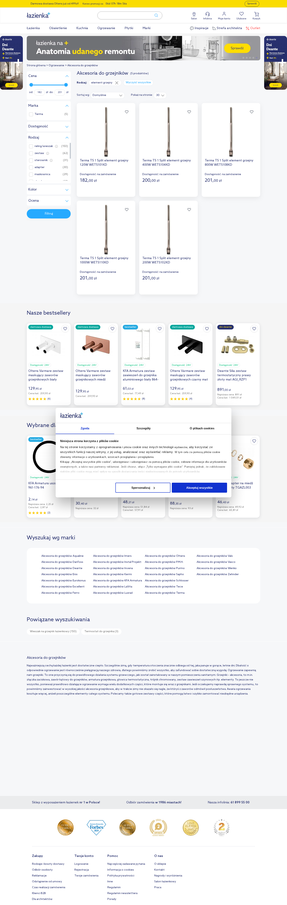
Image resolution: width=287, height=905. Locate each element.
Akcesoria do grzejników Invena (113, 568)
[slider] (31, 85)
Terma (39, 114)
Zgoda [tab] (85, 428)
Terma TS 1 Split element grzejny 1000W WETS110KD (104, 260)
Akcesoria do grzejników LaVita (112, 586)
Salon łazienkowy (165, 881)
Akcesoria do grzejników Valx (215, 556)
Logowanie (81, 864)
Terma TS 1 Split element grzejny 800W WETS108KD (229, 163)
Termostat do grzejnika (101, 631)
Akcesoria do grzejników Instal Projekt (117, 562)
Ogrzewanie (56, 65)
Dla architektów (42, 899)
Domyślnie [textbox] (99, 95)
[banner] (11, 63)
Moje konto (224, 18)
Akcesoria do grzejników (82, 65)
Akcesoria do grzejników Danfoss (62, 562)
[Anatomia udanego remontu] (143, 48)
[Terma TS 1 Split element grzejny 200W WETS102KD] (168, 230)
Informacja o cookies (120, 870)
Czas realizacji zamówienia (48, 887)
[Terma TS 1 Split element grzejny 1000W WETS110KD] (106, 230)
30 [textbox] (158, 95)
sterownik (41, 160)
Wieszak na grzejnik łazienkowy (53, 631)
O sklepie (160, 864)
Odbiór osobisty (42, 870)
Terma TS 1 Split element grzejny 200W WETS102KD (166, 260)
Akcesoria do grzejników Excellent (63, 586)
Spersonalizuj (140, 487)
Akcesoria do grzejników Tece (164, 586)
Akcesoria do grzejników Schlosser (167, 580)
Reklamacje (39, 875)
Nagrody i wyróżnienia (168, 875)
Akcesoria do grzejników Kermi (112, 574)
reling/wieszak (44, 146)
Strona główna (36, 65)
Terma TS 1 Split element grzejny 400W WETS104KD (166, 163)
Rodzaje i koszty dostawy (48, 864)
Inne (110, 881)
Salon (194, 18)
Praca (157, 887)
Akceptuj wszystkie (199, 487)
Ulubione (241, 18)
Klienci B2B (39, 893)
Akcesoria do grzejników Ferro (60, 593)
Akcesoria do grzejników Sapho (164, 574)
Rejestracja (81, 870)
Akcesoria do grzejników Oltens (165, 556)
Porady (111, 899)
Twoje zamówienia (86, 875)
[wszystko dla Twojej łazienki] (47, 13)
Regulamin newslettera (122, 893)
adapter (40, 167)
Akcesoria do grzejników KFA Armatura (117, 580)
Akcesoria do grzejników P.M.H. (164, 562)
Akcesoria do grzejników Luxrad (113, 593)
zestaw (39, 153)
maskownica (42, 174)
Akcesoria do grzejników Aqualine (62, 556)
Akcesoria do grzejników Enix (59, 574)
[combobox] (108, 95)
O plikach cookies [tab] (202, 428)
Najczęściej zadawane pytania (126, 864)
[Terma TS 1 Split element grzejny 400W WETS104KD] (168, 132)
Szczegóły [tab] (143, 428)
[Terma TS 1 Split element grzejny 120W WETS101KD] (106, 132)
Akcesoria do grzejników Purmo (165, 568)
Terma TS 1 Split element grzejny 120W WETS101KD (104, 163)
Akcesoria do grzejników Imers (112, 556)
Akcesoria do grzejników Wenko (217, 568)
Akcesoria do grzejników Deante (61, 568)
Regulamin (114, 887)
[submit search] (154, 15)
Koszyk (256, 18)
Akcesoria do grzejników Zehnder (218, 574)
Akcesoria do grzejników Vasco (216, 562)
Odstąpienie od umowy (47, 881)
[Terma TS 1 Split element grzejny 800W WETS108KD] (231, 132)
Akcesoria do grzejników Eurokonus (63, 580)
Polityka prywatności (120, 875)
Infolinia (207, 18)
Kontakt (159, 870)
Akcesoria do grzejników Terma (164, 593)
